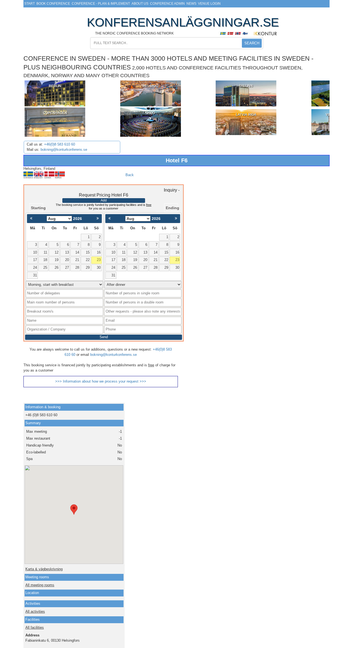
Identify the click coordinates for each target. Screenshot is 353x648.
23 (99, 260)
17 (35, 260)
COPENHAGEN (55, 113)
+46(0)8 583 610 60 (59, 144)
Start (29, 4)
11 (45, 252)
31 (35, 275)
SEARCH (251, 43)
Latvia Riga (246, 115)
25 (45, 267)
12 (56, 252)
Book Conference (53, 4)
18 (45, 260)
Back (129, 175)
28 (77, 267)
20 (67, 260)
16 (99, 252)
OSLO (150, 113)
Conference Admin (167, 4)
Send (104, 337)
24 (35, 267)
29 (88, 267)
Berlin (55, 86)
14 (77, 252)
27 (67, 267)
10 (35, 252)
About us (140, 4)
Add (104, 200)
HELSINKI (150, 86)
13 (67, 252)
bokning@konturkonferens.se (64, 149)
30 (99, 267)
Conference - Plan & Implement (101, 4)
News (191, 4)
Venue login (209, 4)
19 (56, 260)
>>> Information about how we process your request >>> (100, 381)
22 (88, 260)
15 (88, 252)
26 (56, 267)
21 (77, 260)
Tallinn (246, 86)
